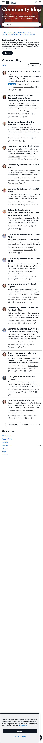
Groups (5, 448)
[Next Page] (36, 424)
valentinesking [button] (20, 180)
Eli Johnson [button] (29, 135)
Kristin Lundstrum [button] (18, 87)
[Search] (36, 2)
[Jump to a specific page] (39, 424)
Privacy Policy (22, 725)
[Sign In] (40, 2)
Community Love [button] (13, 111)
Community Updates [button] (14, 156)
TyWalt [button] (18, 113)
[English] (11, 2)
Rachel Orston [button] (17, 389)
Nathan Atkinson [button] (18, 250)
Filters (32, 65)
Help (4, 452)
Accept (19, 731)
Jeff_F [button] (18, 137)
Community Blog (29, 87)
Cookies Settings (20, 736)
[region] (20, 728)
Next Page (13, 425)
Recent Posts (7, 439)
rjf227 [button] (27, 111)
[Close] (37, 716)
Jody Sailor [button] (17, 226)
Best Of (5, 455)
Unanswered (21, 445)
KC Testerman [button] (32, 156)
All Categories (7, 436)
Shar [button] (17, 344)
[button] (4, 73)
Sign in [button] (7, 53)
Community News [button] (23, 84)
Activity (5, 442)
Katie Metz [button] (31, 202)
